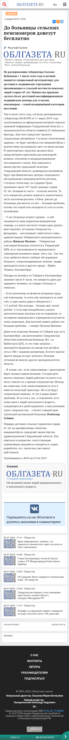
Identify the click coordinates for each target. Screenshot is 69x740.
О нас (35, 655)
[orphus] (34, 729)
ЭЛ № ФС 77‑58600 (54, 710)
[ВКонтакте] (54, 21)
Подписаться (34, 678)
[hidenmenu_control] (64, 4)
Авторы (34, 666)
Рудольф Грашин (17, 47)
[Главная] (30, 4)
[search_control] (4, 4)
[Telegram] (62, 21)
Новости (15, 737)
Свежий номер (46, 737)
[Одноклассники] (58, 21)
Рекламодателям (34, 672)
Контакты (34, 660)
